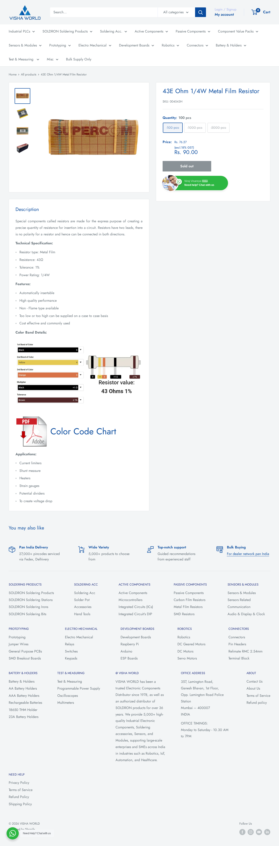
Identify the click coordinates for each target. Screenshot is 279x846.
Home (13, 74)
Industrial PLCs (19, 31)
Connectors (195, 45)
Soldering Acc (84, 592)
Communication (239, 606)
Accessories (82, 606)
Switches (71, 651)
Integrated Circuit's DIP (135, 614)
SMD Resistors (184, 614)
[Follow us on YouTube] (259, 832)
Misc (50, 59)
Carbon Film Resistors (189, 599)
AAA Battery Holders (24, 695)
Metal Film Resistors (188, 606)
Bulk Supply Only (78, 59)
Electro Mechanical (92, 45)
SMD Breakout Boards (25, 658)
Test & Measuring (21, 59)
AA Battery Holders (23, 688)
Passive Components (191, 31)
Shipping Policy (20, 804)
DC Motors (185, 651)
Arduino (126, 651)
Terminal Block (238, 658)
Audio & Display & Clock (246, 614)
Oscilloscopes (67, 695)
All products (28, 74)
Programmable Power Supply (78, 688)
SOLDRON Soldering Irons (28, 606)
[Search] (200, 12)
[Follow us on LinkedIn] (267, 832)
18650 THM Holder (23, 709)
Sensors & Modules (23, 45)
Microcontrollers (130, 599)
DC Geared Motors (191, 644)
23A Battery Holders (23, 716)
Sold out (187, 166)
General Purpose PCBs (25, 651)
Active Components (149, 31)
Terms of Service (258, 695)
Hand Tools (82, 614)
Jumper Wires (18, 644)
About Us (253, 688)
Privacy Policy (19, 782)
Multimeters (65, 702)
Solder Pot (82, 599)
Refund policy (257, 702)
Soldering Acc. (111, 31)
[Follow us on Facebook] (242, 832)
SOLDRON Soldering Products (65, 31)
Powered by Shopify (22, 829)
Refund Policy (19, 796)
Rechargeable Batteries (25, 702)
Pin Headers (237, 644)
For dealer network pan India (248, 553)
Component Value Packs (235, 31)
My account (224, 14)
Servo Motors (187, 658)
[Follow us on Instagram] (251, 832)
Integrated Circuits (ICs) (136, 606)
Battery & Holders (229, 45)
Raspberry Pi (130, 644)
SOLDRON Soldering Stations (31, 599)
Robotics (168, 45)
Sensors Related (239, 599)
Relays (69, 644)
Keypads (71, 658)
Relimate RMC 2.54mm (245, 651)
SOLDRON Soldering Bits (27, 614)
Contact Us (254, 681)
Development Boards (134, 45)
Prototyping (57, 45)
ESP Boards (129, 658)
